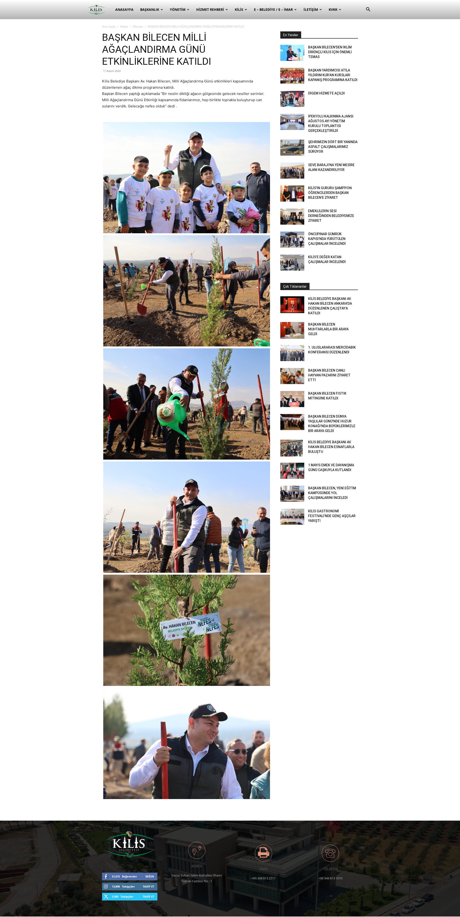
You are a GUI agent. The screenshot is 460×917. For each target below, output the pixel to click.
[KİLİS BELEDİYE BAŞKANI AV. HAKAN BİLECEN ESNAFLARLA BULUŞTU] (291, 448)
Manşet (138, 26)
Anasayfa (124, 9)
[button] (368, 10)
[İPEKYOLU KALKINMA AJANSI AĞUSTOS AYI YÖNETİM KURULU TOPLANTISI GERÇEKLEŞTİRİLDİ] (292, 122)
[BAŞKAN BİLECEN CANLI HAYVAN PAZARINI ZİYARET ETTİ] (292, 376)
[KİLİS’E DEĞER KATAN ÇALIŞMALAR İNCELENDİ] (292, 263)
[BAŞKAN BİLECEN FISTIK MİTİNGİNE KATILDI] (292, 399)
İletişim (311, 9)
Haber (124, 26)
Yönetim (177, 9)
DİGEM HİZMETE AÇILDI (326, 93)
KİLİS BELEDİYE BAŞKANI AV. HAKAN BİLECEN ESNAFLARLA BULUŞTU (331, 447)
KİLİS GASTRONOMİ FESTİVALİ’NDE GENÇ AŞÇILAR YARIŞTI (332, 516)
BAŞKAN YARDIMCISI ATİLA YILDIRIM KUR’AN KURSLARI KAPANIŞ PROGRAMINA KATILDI (332, 75)
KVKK (333, 9)
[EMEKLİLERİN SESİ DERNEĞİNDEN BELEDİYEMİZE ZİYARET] (292, 217)
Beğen (149, 876)
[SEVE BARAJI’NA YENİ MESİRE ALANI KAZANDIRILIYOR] (292, 171)
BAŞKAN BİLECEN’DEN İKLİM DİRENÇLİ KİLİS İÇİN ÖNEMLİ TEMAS (330, 52)
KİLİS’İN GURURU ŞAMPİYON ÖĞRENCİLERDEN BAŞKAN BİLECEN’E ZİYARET (330, 192)
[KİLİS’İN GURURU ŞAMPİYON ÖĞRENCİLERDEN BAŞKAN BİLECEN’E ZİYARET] (292, 194)
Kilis (239, 9)
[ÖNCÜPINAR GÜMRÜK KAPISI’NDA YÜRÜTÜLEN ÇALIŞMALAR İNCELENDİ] (292, 240)
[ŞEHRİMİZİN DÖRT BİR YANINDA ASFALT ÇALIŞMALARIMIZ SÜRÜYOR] (292, 148)
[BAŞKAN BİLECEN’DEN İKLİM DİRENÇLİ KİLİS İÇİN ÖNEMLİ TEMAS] (292, 53)
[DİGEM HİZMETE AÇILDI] (292, 99)
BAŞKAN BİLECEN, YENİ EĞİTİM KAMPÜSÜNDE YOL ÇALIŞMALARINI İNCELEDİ (332, 493)
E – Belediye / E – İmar (273, 9)
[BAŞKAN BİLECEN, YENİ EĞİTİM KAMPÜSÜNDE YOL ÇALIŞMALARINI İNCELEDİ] (292, 494)
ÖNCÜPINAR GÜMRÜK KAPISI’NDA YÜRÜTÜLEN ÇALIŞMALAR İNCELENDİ (327, 238)
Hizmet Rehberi (210, 9)
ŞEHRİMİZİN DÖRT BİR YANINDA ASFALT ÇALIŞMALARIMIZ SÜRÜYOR (332, 146)
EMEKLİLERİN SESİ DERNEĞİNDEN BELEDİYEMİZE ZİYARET (331, 215)
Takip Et (148, 886)
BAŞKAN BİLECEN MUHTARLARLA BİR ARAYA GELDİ (328, 329)
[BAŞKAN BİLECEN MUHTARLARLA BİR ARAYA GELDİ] (292, 330)
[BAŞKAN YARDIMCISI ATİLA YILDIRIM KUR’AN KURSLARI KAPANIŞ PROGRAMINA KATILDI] (292, 76)
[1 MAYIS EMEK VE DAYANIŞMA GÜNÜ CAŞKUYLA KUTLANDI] (292, 471)
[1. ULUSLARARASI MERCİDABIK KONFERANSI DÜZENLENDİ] (292, 353)
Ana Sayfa (108, 26)
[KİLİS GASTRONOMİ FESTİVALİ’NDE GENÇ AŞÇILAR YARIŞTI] (292, 517)
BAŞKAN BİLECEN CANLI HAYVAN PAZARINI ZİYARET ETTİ (329, 375)
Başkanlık (149, 9)
